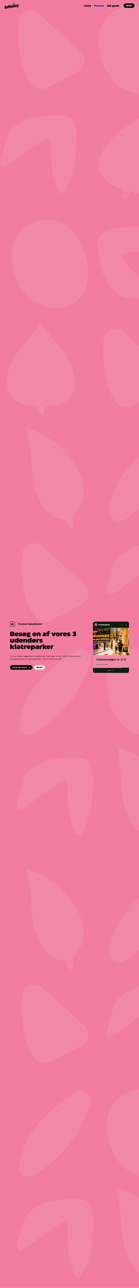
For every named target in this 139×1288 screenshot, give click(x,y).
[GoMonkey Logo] (12, 6)
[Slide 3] (112, 670)
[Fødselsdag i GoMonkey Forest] (111, 648)
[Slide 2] (111, 670)
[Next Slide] (126, 625)
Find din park (20, 667)
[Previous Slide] (121, 625)
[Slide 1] (109, 670)
